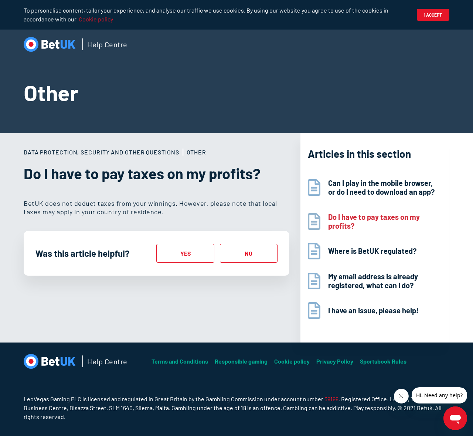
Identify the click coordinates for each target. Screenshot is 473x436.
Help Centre (107, 44)
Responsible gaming (241, 361)
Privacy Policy (334, 361)
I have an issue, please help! (373, 310)
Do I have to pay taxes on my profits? (374, 221)
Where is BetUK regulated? (372, 250)
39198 (331, 398)
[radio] (185, 253)
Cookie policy (96, 19)
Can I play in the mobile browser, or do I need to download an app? (381, 187)
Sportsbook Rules (383, 361)
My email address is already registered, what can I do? (373, 281)
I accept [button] (433, 14)
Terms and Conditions (180, 361)
